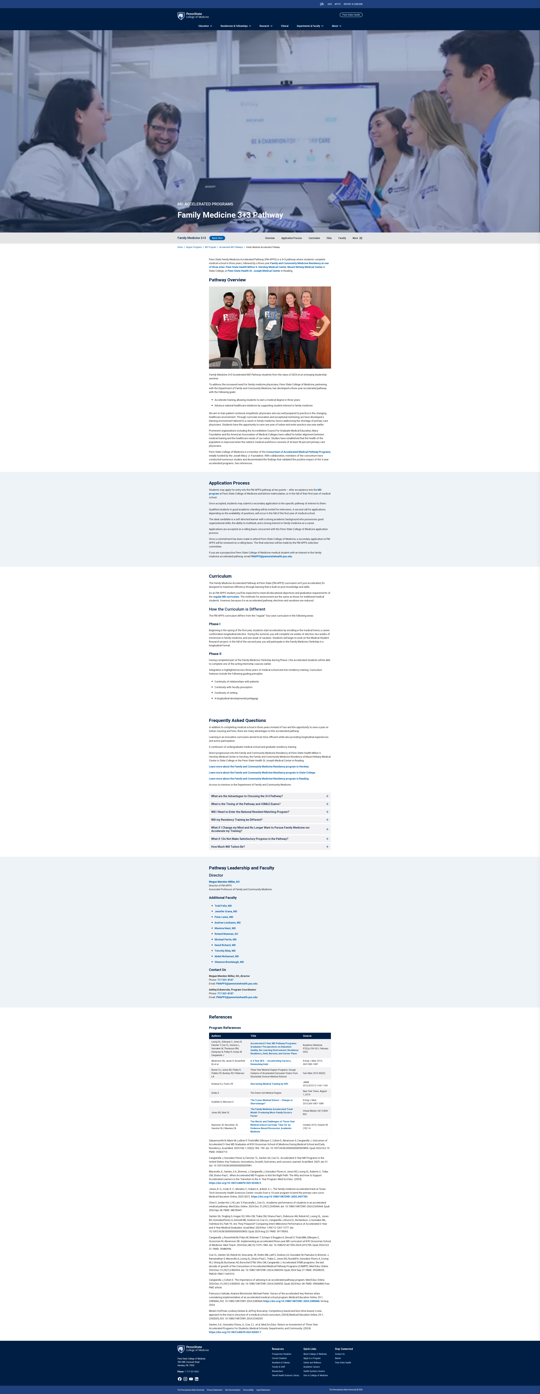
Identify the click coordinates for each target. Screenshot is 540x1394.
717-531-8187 (225, 979)
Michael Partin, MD (226, 939)
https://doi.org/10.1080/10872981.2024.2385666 (291, 1301)
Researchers (277, 1371)
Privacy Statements (214, 1390)
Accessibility (248, 1390)
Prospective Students (281, 1354)
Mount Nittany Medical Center (305, 267)
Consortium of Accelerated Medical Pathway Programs (298, 451)
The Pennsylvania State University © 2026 (346, 1390)
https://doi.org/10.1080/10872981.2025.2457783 (279, 1196)
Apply (338, 4)
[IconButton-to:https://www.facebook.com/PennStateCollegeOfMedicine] (179, 1379)
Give (330, 4)
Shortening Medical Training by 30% (269, 1084)
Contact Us (340, 1354)
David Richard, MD (225, 945)
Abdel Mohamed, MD (227, 956)
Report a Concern (353, 4)
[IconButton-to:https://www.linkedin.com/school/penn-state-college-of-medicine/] (196, 1379)
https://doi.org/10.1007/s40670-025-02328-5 (235, 1182)
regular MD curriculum (226, 596)
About (335, 25)
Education (204, 25)
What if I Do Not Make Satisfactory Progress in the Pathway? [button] (249, 839)
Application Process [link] (291, 238)
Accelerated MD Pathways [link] (231, 247)
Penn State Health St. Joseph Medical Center (254, 270)
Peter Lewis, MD (224, 917)
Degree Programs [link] (194, 247)
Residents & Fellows (281, 1362)
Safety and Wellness (312, 1362)
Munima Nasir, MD (225, 928)
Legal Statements (263, 1390)
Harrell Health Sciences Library (285, 1375)
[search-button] (322, 4)
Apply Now (217, 238)
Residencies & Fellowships (234, 25)
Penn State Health (351, 14)
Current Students (279, 1358)
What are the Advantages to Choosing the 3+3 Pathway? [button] (247, 796)
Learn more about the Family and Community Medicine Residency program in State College (262, 772)
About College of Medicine (315, 1354)
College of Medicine (197, 16)
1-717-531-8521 (192, 1371)
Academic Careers (311, 1366)
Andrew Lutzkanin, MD (228, 922)
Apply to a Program (312, 1358)
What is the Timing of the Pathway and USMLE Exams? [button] (246, 804)
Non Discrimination (232, 1390)
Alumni (338, 1358)
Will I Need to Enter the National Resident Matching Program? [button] (250, 812)
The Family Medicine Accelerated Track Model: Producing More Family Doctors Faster (271, 1112)
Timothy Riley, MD (225, 950)
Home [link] (180, 247)
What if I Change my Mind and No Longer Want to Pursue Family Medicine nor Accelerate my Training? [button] (260, 829)
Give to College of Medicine (315, 1375)
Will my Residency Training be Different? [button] (236, 819)
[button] (358, 238)
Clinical (284, 25)
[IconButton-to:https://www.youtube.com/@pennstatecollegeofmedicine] (191, 1379)
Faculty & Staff (278, 1366)
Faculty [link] (342, 238)
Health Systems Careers (314, 1371)
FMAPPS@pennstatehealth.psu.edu (271, 556)
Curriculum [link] (314, 238)
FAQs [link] (329, 238)
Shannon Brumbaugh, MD (229, 961)
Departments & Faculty (308, 25)
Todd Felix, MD (223, 905)
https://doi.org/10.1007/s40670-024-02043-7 (235, 1332)
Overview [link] (270, 238)
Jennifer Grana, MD (226, 911)
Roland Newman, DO (226, 933)
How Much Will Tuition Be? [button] (228, 846)
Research (264, 25)
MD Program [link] (210, 247)
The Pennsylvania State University (190, 1390)
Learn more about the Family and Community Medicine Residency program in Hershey (259, 766)
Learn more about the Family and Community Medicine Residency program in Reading (259, 778)
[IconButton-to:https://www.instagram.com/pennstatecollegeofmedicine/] (185, 1379)
